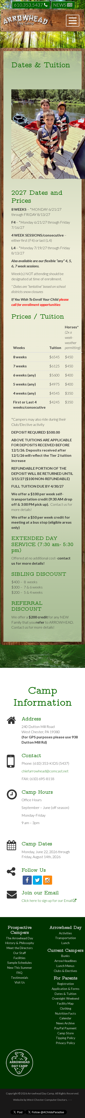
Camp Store (65, 1033)
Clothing (65, 1008)
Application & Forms (65, 989)
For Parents (65, 978)
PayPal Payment (65, 1028)
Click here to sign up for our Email (47, 900)
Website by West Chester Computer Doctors (40, 1099)
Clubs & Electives (65, 971)
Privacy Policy (65, 1043)
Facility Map (65, 1003)
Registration (65, 984)
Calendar (65, 1018)
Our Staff (19, 953)
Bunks (65, 956)
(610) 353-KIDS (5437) (51, 763)
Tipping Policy (65, 1038)
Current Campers (65, 950)
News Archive (65, 1023)
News (60, 4)
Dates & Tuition (65, 994)
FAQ (19, 972)
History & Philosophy (19, 943)
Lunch (65, 943)
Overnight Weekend (65, 998)
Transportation (65, 938)
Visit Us (20, 982)
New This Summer (19, 967)
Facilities (19, 958)
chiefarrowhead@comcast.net (45, 771)
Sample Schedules (19, 962)
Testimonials (19, 977)
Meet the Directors (20, 948)
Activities (65, 933)
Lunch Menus (65, 966)
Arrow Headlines (65, 961)
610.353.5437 (29, 4)
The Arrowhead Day (19, 938)
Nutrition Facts (65, 1013)
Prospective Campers (20, 929)
